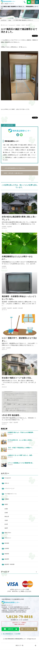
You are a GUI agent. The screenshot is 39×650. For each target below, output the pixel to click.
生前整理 (4, 226)
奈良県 (6, 524)
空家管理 (7, 553)
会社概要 (17, 633)
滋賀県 (6, 528)
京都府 (6, 508)
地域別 (6, 504)
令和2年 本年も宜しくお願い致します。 (14, 173)
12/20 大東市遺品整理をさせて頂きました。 (15, 168)
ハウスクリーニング (9, 488)
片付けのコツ (8, 538)
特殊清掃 (7, 543)
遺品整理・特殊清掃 (18, 308)
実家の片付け (8, 532)
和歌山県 (7, 516)
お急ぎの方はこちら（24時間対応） (19, 623)
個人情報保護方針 (8, 633)
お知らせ (7, 483)
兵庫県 (6, 512)
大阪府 (23, 25)
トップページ (3, 20)
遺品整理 (28, 25)
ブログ (9, 20)
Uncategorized (12, 25)
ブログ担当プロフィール (11, 493)
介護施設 (18, 25)
